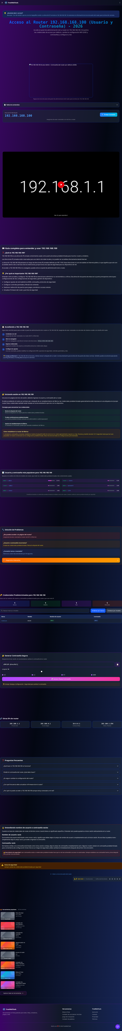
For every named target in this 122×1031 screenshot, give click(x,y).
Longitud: (5, 669)
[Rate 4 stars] (117, 879)
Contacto (94, 1014)
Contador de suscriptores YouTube (71, 1014)
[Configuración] (119, 2)
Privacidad (95, 1017)
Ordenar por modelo (114, 611)
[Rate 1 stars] (110, 879)
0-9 (64, 675)
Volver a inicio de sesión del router (62, 874)
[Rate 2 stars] (112, 879)
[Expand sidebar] (2, 2)
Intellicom (4, 621)
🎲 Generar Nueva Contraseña (61, 679)
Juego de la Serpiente (68, 1017)
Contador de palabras (68, 1019)
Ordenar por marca (98, 611)
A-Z (5, 675)
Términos (94, 1019)
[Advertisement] (61, 50)
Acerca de (95, 1012)
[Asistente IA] (117, 1026)
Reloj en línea (66, 1012)
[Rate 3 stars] (115, 879)
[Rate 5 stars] (120, 879)
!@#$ (94, 675)
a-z (34, 675)
